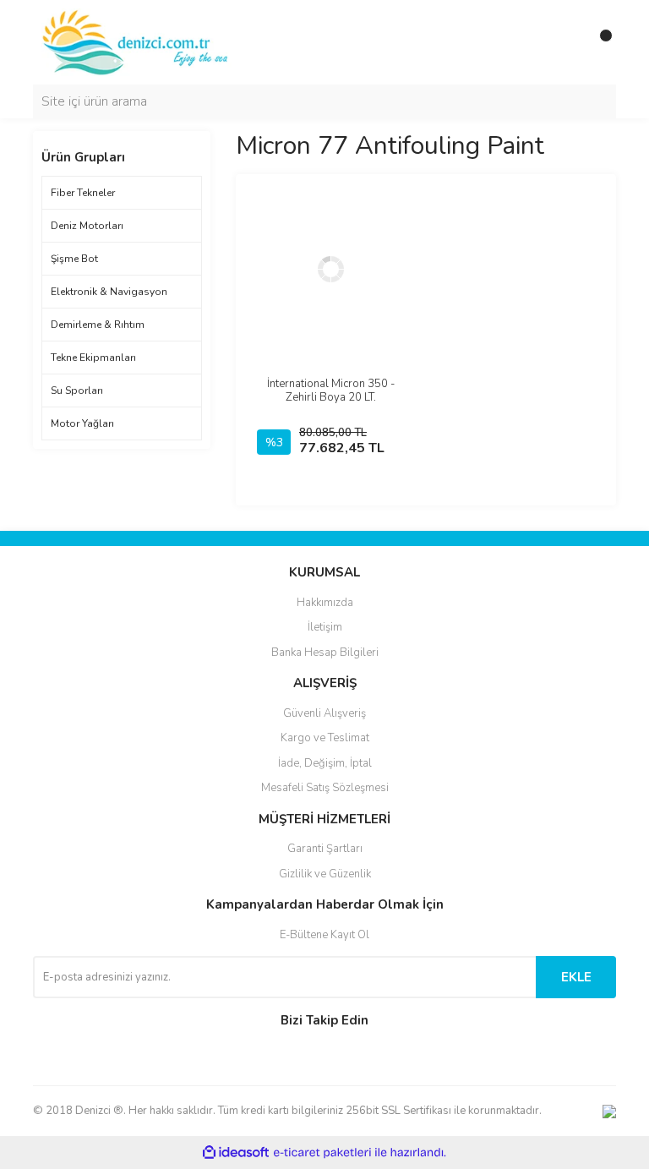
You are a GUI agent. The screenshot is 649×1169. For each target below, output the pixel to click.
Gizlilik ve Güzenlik (325, 874)
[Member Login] (565, 42)
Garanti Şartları (325, 848)
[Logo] (136, 41)
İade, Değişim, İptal (325, 763)
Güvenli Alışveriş (324, 713)
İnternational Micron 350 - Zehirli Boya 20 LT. (331, 390)
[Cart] (599, 42)
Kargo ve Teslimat (325, 738)
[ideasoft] (236, 1152)
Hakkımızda (325, 602)
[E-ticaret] (322, 1153)
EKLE (576, 977)
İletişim (325, 627)
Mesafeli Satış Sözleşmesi (325, 787)
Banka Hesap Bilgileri (325, 652)
